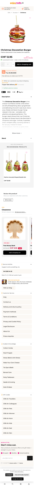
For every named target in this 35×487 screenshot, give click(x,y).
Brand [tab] (4, 138)
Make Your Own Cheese (11, 362)
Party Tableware (8, 377)
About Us (6, 331)
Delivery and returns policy (12, 307)
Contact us (7, 302)
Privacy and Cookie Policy (12, 321)
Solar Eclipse (7, 387)
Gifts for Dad (7, 428)
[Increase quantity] (13, 64)
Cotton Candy (8, 348)
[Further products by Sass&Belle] (28, 57)
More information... (19, 471)
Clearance (6, 210)
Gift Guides (6, 395)
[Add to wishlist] (30, 17)
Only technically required (21, 474)
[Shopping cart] (20, 484)
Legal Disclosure (9, 326)
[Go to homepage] (17, 3)
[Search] (12, 484)
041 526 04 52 (7, 271)
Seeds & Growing (9, 382)
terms (21, 463)
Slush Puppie (7, 353)
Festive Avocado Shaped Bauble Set (15, 177)
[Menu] (5, 484)
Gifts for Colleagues (10, 404)
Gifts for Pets (7, 408)
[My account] (29, 484)
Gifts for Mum (8, 418)
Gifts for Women (9, 413)
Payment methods (9, 312)
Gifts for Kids (7, 423)
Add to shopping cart (24, 64)
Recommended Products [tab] (17, 147)
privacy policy (13, 463)
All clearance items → (20, 212)
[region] (17, 31)
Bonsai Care (7, 372)
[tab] (17, 97)
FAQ (4, 297)
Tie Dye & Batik (8, 367)
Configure (9, 474)
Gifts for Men (7, 433)
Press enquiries (8, 336)
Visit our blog (7, 288)
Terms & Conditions (10, 317)
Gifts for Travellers (9, 399)
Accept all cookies (17, 479)
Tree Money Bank (9, 245)
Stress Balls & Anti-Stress (11, 358)
